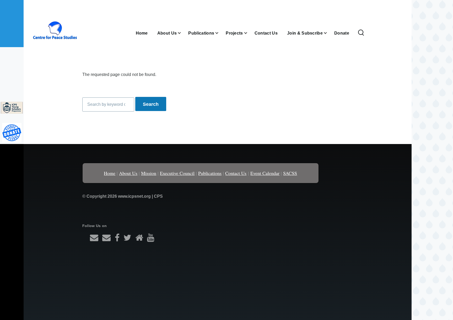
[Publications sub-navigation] (220, 33)
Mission (148, 173)
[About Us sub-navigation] (182, 33)
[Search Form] (361, 33)
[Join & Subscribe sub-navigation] (328, 33)
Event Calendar (264, 173)
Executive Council (177, 173)
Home (109, 173)
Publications (210, 173)
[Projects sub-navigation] (249, 33)
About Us (128, 173)
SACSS (290, 173)
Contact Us (235, 173)
